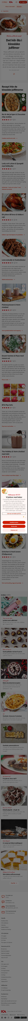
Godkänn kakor (14, 522)
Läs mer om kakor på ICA (14, 513)
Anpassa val (14, 530)
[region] (14, 510)
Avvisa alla (14, 526)
